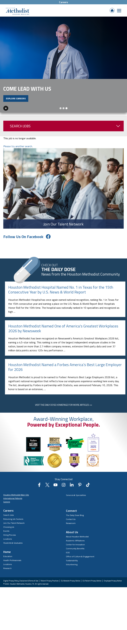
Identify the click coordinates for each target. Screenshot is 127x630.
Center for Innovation (75, 547)
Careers (63, 2)
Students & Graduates (12, 545)
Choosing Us (8, 529)
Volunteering (71, 567)
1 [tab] (61, 111)
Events (6, 533)
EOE (68, 555)
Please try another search (17, 149)
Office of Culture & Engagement (80, 559)
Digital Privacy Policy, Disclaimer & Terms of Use (20, 583)
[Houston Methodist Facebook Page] (39, 489)
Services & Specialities (76, 498)
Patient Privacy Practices (50, 583)
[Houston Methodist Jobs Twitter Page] (47, 489)
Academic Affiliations (75, 543)
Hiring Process (9, 537)
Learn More (67, 108)
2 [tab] (63, 111)
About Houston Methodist (77, 539)
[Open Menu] (119, 10)
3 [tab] (66, 111)
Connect (71, 513)
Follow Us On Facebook (23, 239)
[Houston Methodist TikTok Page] (88, 489)
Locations (7, 541)
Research (7, 571)
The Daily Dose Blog (75, 518)
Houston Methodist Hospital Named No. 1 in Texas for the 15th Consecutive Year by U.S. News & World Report (60, 292)
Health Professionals (12, 563)
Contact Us (70, 522)
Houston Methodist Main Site (16, 497)
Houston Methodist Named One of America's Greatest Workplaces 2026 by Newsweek (63, 331)
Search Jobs (20, 128)
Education (7, 559)
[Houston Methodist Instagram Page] (64, 489)
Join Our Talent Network (13, 525)
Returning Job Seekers (13, 521)
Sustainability (72, 563)
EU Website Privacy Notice (70, 583)
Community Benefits (75, 551)
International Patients (12, 501)
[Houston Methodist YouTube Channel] (55, 489)
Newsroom (71, 526)
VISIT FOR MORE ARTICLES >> (63, 407)
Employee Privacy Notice (113, 583)
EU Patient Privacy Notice (92, 583)
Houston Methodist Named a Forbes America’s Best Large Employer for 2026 (65, 369)
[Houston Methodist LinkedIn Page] (72, 489)
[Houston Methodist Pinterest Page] (80, 489)
